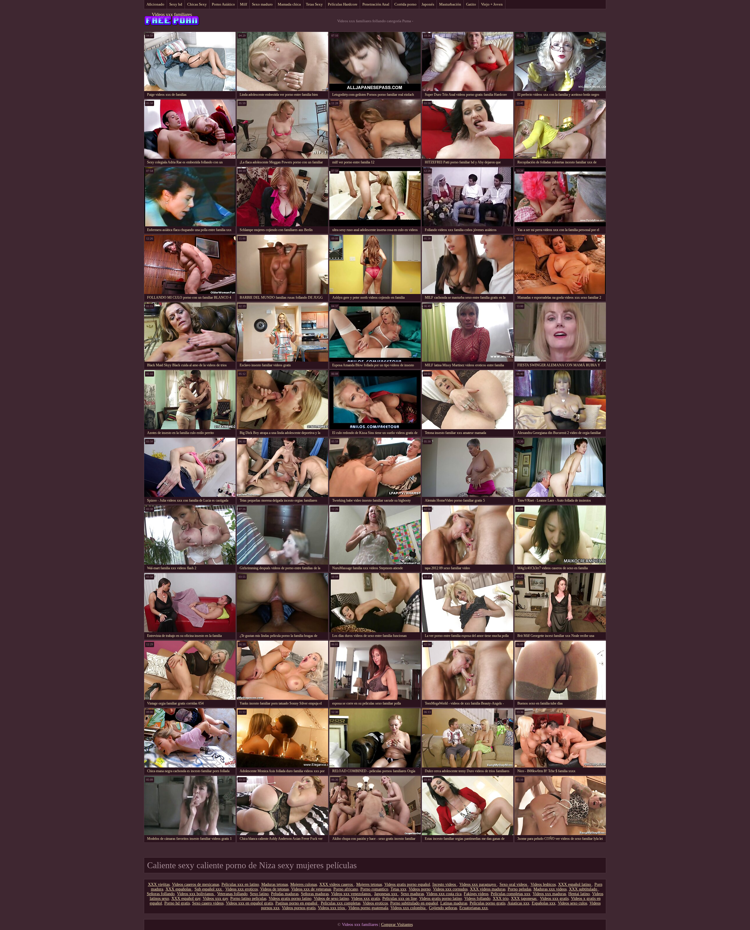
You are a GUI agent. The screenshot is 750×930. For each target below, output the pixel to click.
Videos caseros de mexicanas (195, 884)
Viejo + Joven (492, 4)
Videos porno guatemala (368, 908)
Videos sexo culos (572, 903)
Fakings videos (476, 894)
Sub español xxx (209, 889)
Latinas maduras (453, 903)
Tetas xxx (398, 889)
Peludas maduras (285, 894)
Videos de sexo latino (331, 898)
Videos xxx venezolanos (351, 894)
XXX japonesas (524, 898)
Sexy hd (175, 4)
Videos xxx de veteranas (311, 889)
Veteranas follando (232, 894)
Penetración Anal (375, 4)
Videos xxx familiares (172, 14)
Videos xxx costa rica (443, 894)
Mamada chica (289, 4)
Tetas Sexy (314, 4)
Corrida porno (405, 4)
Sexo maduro (262, 4)
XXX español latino (575, 884)
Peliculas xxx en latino (240, 884)
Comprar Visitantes (397, 924)
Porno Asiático (223, 4)
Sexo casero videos (208, 903)
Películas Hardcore (342, 4)
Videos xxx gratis (365, 898)
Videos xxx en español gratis (249, 903)
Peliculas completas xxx (510, 894)
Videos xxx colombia (409, 908)
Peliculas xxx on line (399, 898)
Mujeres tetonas (369, 884)
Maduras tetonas (274, 884)
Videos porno (420, 889)
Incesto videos (444, 884)
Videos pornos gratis (299, 908)
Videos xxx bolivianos (196, 894)
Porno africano (345, 889)
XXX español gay (185, 898)
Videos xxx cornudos (450, 889)
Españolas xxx (543, 903)
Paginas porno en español (296, 903)
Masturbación (450, 4)
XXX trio (501, 898)
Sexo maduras (412, 894)
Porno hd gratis (177, 903)
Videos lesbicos (543, 884)
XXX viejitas (159, 884)
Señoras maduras (315, 894)
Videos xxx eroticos (241, 889)
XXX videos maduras (487, 889)
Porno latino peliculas (248, 898)
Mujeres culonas (303, 884)
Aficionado (155, 4)
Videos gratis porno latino (290, 898)
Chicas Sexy (197, 4)
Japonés (428, 4)
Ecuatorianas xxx (473, 908)
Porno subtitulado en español (414, 903)
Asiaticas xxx (518, 903)
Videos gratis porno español (407, 884)
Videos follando (477, 898)
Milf (243, 4)
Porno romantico (374, 889)
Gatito (471, 4)
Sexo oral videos (514, 884)
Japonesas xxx (386, 894)
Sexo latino (259, 894)
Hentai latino (579, 894)
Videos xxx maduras (549, 894)
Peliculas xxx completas (340, 903)
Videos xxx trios (332, 908)
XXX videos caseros (336, 884)
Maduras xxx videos (550, 889)
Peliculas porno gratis (487, 903)
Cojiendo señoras (443, 908)
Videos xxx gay (215, 898)
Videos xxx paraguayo (478, 884)
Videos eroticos (375, 903)
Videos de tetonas (274, 889)
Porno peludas (519, 889)
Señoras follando (161, 894)
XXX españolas (179, 889)
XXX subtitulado (583, 889)
